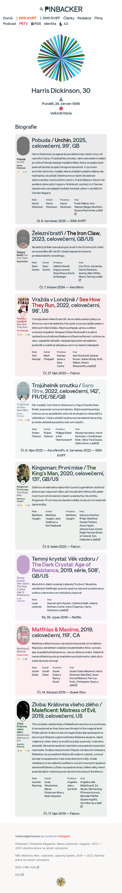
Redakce (84, 18)
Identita (50, 24)
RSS (37, 24)
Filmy (99, 18)
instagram (63, 836)
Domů (8, 18)
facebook (51, 836)
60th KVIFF (28, 18)
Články (68, 18)
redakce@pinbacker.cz (29, 836)
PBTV (23, 24)
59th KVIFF (51, 18)
